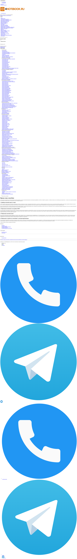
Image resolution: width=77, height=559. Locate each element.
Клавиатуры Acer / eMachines (6, 120)
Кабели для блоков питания (6, 98)
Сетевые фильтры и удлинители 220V (7, 186)
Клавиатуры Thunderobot (5, 117)
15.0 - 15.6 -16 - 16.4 (5, 164)
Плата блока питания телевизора (6, 182)
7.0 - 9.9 (3, 162)
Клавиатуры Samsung (5, 126)
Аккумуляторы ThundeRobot (6, 66)
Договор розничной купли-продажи (7, 228)
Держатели (3, 54)
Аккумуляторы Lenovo (5, 64)
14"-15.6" (3, 168)
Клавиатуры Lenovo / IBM (6, 124)
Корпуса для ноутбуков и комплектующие (8, 133)
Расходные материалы (5, 142)
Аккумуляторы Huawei (5, 62)
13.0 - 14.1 (3, 163)
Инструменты (3, 24)
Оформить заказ (2, 47)
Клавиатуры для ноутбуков (4, 25)
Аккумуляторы (4, 155)
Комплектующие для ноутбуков (5, 26)
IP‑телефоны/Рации (5, 174)
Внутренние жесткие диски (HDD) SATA (8, 104)
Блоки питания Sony (5, 94)
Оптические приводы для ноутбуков (7, 137)
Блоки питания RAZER (5, 93)
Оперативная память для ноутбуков (7, 136)
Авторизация (4, 2)
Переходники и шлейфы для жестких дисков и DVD (9, 138)
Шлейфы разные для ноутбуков (6, 146)
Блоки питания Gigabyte (5, 86)
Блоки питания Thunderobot (6, 95)
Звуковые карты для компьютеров (7, 149)
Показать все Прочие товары (6, 188)
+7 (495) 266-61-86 (3, 13)
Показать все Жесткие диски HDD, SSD (7, 107)
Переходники (4, 75)
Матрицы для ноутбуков (4, 28)
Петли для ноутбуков (5, 139)
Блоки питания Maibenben (6, 89)
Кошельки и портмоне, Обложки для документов (9, 191)
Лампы (3, 192)
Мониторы (2, 29)
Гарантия (3, 225)
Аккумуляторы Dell (5, 61)
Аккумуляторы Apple (5, 59)
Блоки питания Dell (5, 84)
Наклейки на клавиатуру (5, 119)
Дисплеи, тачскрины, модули (6, 156)
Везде (1, 17)
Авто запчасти (4, 50)
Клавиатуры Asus (4, 121)
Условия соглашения (5, 227)
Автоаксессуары (3, 18)
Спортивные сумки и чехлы (6, 77)
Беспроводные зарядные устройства (7, 72)
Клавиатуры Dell (4, 122)
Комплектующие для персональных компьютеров (7, 27)
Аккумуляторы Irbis (5, 63)
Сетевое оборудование (5, 185)
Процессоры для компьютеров (6, 151)
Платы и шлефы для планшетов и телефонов (8, 159)
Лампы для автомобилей (5, 55)
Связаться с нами (4, 232)
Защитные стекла (4, 73)
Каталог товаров (3, 48)
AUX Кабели (4, 70)
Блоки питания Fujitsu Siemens (6, 85)
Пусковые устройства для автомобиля (7, 56)
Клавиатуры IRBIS (5, 116)
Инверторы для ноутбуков (6, 132)
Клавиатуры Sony (4, 127)
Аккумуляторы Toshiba (5, 67)
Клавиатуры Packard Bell (5, 125)
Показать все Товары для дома (6, 193)
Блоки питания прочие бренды (6, 97)
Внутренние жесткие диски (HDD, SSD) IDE (8, 105)
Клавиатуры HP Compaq (5, 123)
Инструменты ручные (5, 110)
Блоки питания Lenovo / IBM (6, 88)
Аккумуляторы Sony (5, 65)
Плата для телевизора (5, 183)
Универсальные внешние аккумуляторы (6, 35)
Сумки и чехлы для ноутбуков (5, 33)
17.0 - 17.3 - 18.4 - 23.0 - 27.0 (6, 165)
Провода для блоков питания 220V (7, 99)
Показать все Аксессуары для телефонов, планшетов (9, 78)
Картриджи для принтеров (6, 178)
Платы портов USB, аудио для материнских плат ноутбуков (10, 140)
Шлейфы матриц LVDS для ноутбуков (7, 145)
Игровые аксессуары (3, 23)
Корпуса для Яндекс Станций (6, 180)
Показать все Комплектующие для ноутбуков (8, 147)
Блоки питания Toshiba (5, 96)
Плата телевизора (4, 184)
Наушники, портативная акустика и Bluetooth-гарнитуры (10, 74)
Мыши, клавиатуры (4, 170)
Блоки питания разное (5, 101)
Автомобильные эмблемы (6, 53)
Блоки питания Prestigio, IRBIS (6, 92)
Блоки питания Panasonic (5, 91)
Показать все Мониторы (5, 169)
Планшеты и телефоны (4, 31)
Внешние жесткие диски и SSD (6, 103)
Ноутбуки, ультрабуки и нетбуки (5, 30)
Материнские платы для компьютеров (7, 150)
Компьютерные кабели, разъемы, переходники (8, 179)
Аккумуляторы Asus (5, 60)
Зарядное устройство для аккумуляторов (8, 177)
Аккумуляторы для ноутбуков (5, 19)
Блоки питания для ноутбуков (5, 21)
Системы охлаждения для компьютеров (7, 152)
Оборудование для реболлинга (6, 111)
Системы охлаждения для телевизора (7, 187)
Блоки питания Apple (5, 82)
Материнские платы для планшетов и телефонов (9, 157)
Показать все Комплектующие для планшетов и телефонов (10, 160)
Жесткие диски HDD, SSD (4, 22)
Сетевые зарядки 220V (5, 76)
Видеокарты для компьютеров (6, 148)
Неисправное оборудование (6, 158)
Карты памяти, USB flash (5, 113)
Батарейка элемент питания (6, 175)
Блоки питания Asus (5, 83)
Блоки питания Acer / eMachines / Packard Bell (8, 81)
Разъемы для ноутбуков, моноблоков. (7, 141)
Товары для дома (3, 34)
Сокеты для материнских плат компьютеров (8, 153)
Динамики (3, 176)
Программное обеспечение (4, 32)
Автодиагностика (4, 51)
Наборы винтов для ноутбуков (6, 135)
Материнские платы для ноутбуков (7, 134)
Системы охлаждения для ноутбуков (7, 143)
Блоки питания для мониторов (5, 20)
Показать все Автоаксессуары (6, 57)
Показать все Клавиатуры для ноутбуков (7, 129)
